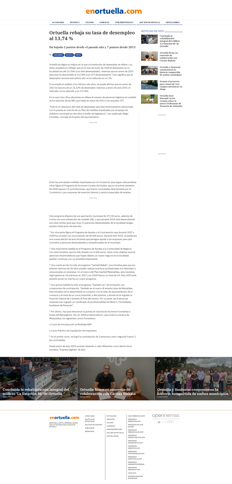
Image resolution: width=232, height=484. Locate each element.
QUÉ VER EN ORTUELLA (149, 22)
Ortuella (69, 55)
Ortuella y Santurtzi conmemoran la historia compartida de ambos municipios (171, 71)
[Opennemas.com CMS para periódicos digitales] (165, 419)
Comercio (111, 426)
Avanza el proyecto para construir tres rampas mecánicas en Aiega (171, 85)
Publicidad (89, 428)
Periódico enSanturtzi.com (135, 442)
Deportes (111, 419)
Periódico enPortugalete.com (136, 436)
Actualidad (111, 416)
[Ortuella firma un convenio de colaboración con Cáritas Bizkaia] (149, 56)
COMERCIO (104, 22)
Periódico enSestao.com (134, 447)
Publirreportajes (114, 429)
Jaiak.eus (132, 473)
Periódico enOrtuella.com (135, 458)
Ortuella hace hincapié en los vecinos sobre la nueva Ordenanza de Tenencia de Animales (171, 100)
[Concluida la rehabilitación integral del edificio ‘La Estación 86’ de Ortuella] (149, 39)
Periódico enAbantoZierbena (136, 463)
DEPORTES (75, 22)
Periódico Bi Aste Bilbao (135, 426)
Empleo (78, 55)
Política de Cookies (93, 425)
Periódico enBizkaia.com (134, 420)
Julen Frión (8, 397)
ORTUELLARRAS (173, 22)
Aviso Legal (90, 416)
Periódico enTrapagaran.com (136, 452)
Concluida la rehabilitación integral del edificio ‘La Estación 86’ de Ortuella (170, 41)
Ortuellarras (113, 436)
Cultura (110, 423)
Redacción (89, 431)
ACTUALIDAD (58, 22)
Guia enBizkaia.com (136, 416)
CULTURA (90, 22)
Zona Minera (58, 55)
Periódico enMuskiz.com (134, 469)
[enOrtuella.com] (116, 11)
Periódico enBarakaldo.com (136, 431)
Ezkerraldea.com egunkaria (135, 477)
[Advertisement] (93, 150)
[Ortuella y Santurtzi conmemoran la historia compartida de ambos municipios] (149, 70)
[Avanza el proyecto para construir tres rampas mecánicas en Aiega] (149, 84)
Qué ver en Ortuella (115, 433)
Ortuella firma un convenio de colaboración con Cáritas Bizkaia (169, 56)
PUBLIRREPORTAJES (124, 22)
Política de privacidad (90, 420)
